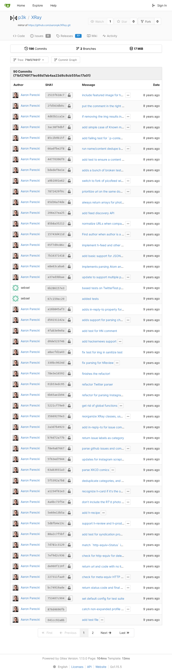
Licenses (77, 666)
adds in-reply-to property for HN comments (112, 309)
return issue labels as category (103, 438)
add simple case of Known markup (105, 127)
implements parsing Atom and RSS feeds (110, 266)
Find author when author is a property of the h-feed (117, 234)
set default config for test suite (103, 598)
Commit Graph (67, 60)
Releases (70, 36)
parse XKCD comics (95, 470)
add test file (90, 619)
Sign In (162, 5)
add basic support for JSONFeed (105, 256)
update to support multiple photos (105, 277)
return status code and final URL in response (112, 587)
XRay (36, 17)
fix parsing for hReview (97, 362)
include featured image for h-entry (105, 95)
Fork (148, 21)
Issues (42, 36)
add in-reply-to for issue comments (106, 427)
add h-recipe (91, 512)
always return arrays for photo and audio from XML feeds (121, 202)
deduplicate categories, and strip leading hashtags (117, 480)
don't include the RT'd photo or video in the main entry (119, 502)
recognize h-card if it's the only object (108, 491)
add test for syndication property (105, 534)
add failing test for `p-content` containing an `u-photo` (120, 138)
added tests (90, 298)
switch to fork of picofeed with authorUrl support (115, 180)
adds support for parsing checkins (105, 320)
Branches (88, 48)
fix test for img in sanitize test (102, 352)
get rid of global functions (99, 405)
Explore (38, 5)
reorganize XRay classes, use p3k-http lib (110, 416)
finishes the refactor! (96, 373)
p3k (22, 17)
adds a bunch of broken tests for (105, 170)
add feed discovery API (98, 213)
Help (53, 5)
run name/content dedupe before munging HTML (116, 148)
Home (21, 5)
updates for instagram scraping (103, 459)
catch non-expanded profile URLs (105, 609)
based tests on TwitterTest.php (103, 288)
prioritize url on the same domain (104, 191)
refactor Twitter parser (97, 384)
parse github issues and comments (106, 448)
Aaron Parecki (30, 95)
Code (21, 36)
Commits (38, 48)
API (89, 666)
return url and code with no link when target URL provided (122, 566)
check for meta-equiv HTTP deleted (107, 577)
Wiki (94, 36)
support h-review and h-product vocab (109, 523)
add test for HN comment (99, 331)
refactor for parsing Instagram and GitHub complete (117, 395)
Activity (112, 36)
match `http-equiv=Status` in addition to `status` (116, 545)
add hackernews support (99, 341)
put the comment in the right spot (105, 106)
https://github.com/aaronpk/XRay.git (49, 25)
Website (100, 666)
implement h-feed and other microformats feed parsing (120, 245)
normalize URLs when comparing (104, 223)
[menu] (59, 667)
